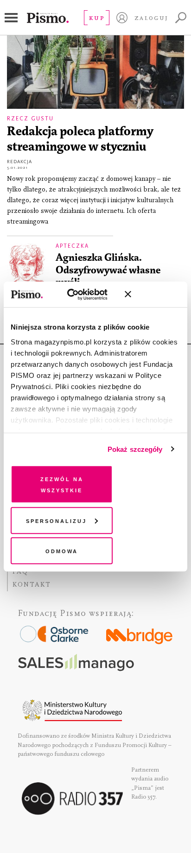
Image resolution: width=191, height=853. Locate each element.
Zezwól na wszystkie (61, 484)
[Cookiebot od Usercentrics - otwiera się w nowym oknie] (77, 294)
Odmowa (61, 551)
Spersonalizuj (56, 520)
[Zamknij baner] (152, 294)
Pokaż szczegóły (135, 449)
